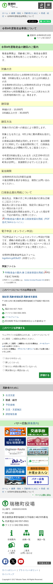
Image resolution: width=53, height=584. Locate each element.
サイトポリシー (9, 570)
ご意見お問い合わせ (26, 551)
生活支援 (10, 395)
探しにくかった (12, 362)
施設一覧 (41, 539)
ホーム (5, 13)
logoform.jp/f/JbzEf (11, 258)
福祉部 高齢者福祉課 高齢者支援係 (19, 297)
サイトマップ (8, 574)
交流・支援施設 (13, 409)
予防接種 (10, 405)
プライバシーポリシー (25, 349)
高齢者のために (31, 13)
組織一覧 (26, 539)
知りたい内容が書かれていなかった (21, 366)
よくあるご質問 (12, 551)
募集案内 (33, 423)
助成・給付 (11, 400)
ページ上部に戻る (43, 495)
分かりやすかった (13, 358)
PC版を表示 (44, 563)
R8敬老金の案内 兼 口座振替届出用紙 (24, 272)
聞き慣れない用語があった (17, 370)
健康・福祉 (16, 13)
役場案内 (12, 539)
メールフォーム (12, 317)
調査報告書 (11, 414)
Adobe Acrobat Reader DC (34, 280)
